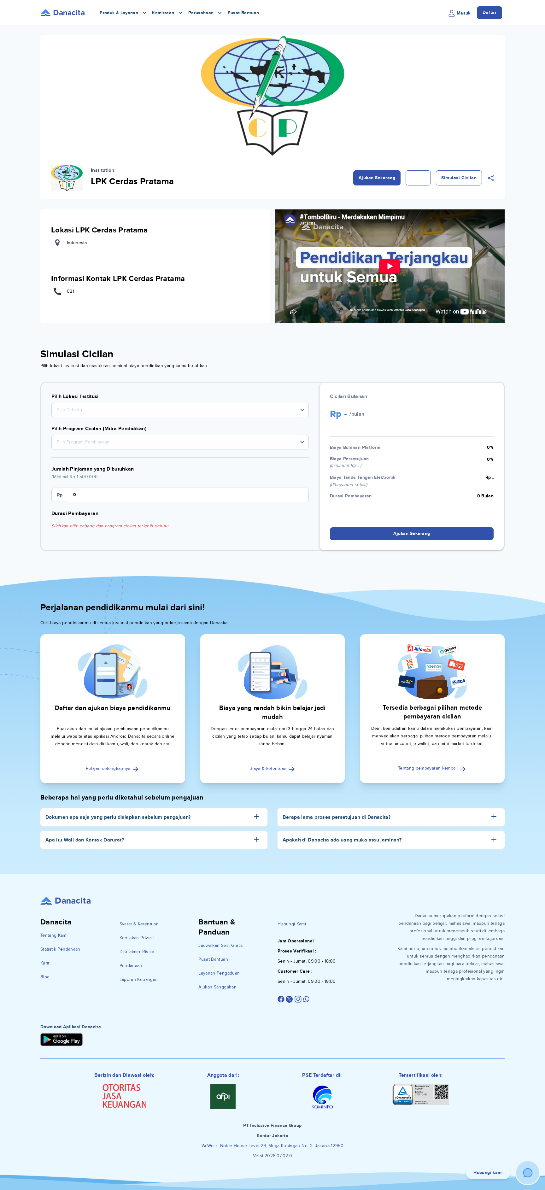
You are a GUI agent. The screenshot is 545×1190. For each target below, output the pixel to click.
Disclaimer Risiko (137, 951)
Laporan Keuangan (139, 979)
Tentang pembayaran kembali (428, 768)
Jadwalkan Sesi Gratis (220, 945)
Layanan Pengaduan (219, 973)
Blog (45, 977)
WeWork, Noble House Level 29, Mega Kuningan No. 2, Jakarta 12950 (272, 1145)
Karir (45, 963)
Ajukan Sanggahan (217, 987)
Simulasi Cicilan (459, 177)
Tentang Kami (53, 935)
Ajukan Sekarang (377, 177)
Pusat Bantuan (243, 12)
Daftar (489, 12)
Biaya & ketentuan (268, 768)
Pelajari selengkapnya (109, 768)
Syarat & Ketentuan (139, 924)
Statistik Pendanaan (60, 949)
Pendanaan (131, 965)
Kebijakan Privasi (137, 938)
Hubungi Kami (292, 924)
